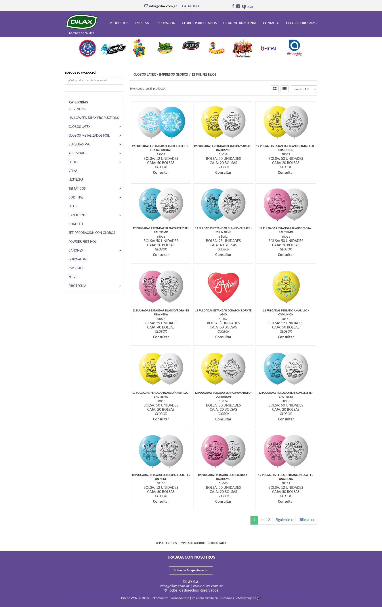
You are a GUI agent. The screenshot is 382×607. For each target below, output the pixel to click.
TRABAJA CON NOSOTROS (191, 557)
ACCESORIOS (78, 153)
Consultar (161, 173)
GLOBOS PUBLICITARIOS (199, 23)
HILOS (73, 206)
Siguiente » (284, 520)
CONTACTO (271, 23)
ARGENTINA (77, 109)
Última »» (306, 520)
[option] (88, 46)
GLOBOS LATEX (79, 127)
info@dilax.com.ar (174, 586)
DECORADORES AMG (301, 23)
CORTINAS (76, 197)
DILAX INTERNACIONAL (239, 23)
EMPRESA (142, 23)
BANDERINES (78, 215)
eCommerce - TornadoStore (171, 598)
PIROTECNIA (77, 286)
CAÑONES (76, 250)
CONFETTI (76, 224)
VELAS (73, 171)
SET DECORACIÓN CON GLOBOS (92, 233)
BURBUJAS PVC (79, 144)
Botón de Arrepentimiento (191, 570)
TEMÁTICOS (77, 189)
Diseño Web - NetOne (135, 598)
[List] (284, 89)
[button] (259, 598)
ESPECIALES (77, 268)
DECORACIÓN (165, 23)
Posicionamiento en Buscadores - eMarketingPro (224, 598)
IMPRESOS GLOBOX (173, 74)
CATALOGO (190, 6)
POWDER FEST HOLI (83, 242)
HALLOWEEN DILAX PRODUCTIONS (94, 118)
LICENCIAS (76, 180)
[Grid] (275, 89)
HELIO (73, 162)
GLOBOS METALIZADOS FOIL (89, 135)
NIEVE (73, 277)
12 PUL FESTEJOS (203, 74)
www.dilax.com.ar (208, 586)
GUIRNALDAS (78, 259)
